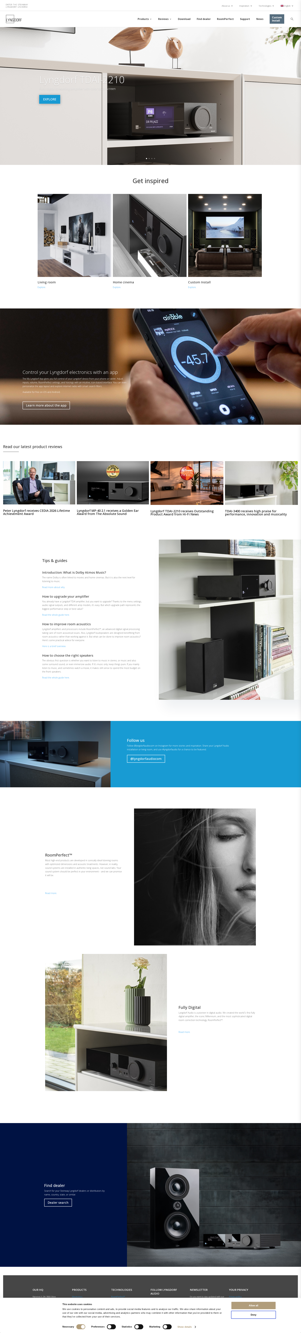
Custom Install (277, 19)
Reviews (163, 19)
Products (143, 19)
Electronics (77, 1296)
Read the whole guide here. (56, 614)
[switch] (111, 1326)
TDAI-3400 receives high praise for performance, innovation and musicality (256, 512)
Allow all (253, 1305)
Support (245, 19)
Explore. (42, 287)
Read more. (51, 893)
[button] (292, 19)
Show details (184, 1326)
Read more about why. (53, 587)
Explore (49, 99)
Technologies (265, 5)
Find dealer (204, 19)
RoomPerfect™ (118, 1296)
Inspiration (244, 5)
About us (226, 5)
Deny (253, 1314)
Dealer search (58, 1202)
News (259, 19)
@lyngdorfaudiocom (146, 759)
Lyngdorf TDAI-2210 (82, 79)
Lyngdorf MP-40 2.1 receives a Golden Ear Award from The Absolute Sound (108, 512)
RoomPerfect (225, 19)
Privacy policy (235, 1296)
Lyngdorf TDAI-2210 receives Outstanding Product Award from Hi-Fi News (182, 512)
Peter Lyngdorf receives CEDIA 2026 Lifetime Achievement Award (36, 512)
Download (184, 19)
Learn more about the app (46, 405)
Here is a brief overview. (54, 646)
